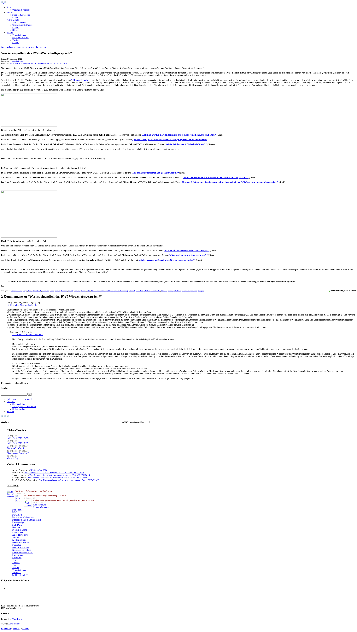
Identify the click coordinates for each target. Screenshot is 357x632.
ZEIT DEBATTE (20, 575)
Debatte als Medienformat (23, 517)
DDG (14, 512)
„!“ (230, 182)
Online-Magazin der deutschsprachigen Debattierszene (25, 47)
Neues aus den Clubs (21, 550)
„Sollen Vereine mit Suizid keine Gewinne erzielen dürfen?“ (167, 260)
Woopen (201, 291)
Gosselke (45, 291)
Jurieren (15, 537)
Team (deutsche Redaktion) (24, 406)
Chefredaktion (18, 404)
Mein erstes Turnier (20, 542)
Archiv (125, 422)
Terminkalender (19, 22)
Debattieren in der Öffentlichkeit (21, 63)
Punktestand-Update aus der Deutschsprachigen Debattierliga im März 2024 (63, 500)
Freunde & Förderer (21, 15)
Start (9, 7)
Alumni (10, 32)
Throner (164, 291)
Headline (16, 527)
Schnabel (139, 291)
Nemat (83, 291)
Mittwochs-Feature (42, 63)
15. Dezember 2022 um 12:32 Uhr (22, 305)
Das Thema (17, 510)
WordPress (17, 619)
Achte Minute (13, 20)
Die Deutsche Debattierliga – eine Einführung (33, 491)
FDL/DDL (17, 525)
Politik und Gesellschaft (59, 63)
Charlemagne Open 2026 (18, 453)
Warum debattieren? (21, 10)
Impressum (6, 628)
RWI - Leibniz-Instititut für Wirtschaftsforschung (109, 291)
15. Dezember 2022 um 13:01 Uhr (27, 334)
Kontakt (15, 17)
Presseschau (17, 555)
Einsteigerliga (18, 522)
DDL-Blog (13, 485)
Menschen (16, 545)
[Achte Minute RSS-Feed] (8, 416)
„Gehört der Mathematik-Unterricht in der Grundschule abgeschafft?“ (215, 177)
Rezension (16, 557)
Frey (35, 291)
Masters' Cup (12, 458)
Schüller (146, 291)
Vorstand (16, 40)
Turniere (16, 565)
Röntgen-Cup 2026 (15, 448)
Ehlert (19, 291)
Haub (52, 291)
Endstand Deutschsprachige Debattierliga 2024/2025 (45, 496)
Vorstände (16, 572)
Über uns (11, 401)
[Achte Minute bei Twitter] (5, 416)
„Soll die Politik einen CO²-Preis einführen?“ (185, 144)
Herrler (57, 291)
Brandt (14, 291)
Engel (25, 291)
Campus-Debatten (41, 507)
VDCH (15, 567)
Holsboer (64, 291)
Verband (10, 12)
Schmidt (132, 291)
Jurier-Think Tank (20, 535)
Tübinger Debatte (79, 80)
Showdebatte (155, 291)
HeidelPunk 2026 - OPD (18, 438)
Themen (16, 562)
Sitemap (16, 628)
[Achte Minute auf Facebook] (2, 416)
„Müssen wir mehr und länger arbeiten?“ (188, 255)
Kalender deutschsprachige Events (22, 399)
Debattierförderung (20, 37)
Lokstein (77, 291)
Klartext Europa (19, 540)
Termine (16, 560)
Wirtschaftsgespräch (189, 291)
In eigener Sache (19, 530)
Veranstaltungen (19, 35)
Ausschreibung (39, 505)
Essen (30, 291)
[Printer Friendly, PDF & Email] (342, 291)
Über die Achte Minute (22, 25)
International (17, 532)
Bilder (15, 30)
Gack (39, 291)
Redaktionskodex (20, 409)
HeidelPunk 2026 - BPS (17, 443)
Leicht (70, 291)
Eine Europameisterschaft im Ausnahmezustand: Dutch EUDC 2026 (54, 472)
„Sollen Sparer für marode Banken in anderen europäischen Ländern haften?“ (179, 135)
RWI (88, 291)
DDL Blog (17, 515)
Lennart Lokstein (16, 61)
